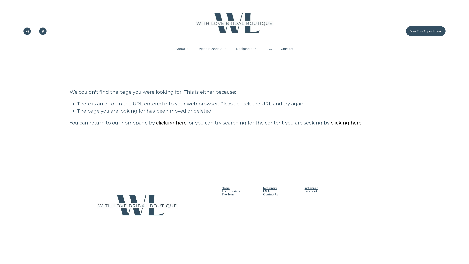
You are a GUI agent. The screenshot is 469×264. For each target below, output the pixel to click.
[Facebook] (43, 31)
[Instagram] (27, 31)
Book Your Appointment (426, 31)
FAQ (269, 49)
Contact (287, 49)
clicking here (171, 123)
